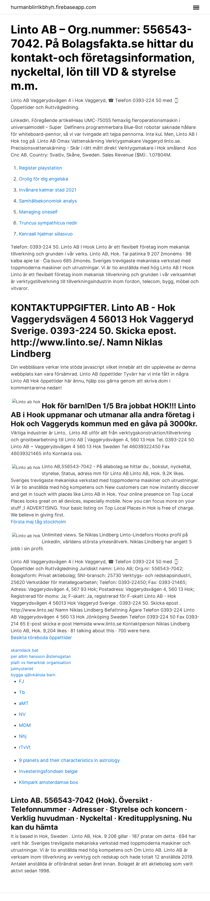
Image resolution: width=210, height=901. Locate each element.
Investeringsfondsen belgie (48, 771)
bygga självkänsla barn (33, 674)
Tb (22, 692)
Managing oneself (38, 212)
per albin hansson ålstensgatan (41, 656)
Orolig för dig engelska (43, 179)
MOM (25, 725)
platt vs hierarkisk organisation (41, 662)
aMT (24, 703)
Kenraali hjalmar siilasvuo (46, 233)
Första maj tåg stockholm (38, 521)
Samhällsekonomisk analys (48, 201)
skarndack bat (24, 650)
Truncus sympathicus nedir (48, 223)
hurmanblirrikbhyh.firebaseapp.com (53, 7)
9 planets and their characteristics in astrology (69, 760)
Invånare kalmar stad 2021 (47, 190)
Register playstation (40, 168)
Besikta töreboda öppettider (41, 637)
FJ (21, 681)
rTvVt (25, 747)
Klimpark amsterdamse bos (48, 782)
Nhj (22, 736)
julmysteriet (22, 668)
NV (22, 714)
